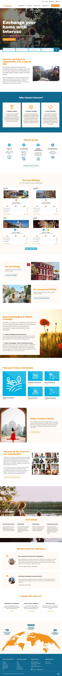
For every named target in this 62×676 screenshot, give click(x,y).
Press (32, 667)
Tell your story (50, 611)
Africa (18, 663)
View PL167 (56, 243)
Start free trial (55, 5)
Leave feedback (31, 611)
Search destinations (31, 248)
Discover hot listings (11, 275)
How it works (5, 664)
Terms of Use (48, 661)
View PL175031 (26, 243)
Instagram (41, 669)
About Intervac (5, 666)
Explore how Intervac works (31, 165)
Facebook (34, 669)
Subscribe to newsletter (36, 663)
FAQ (3, 669)
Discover (4, 399)
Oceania (18, 666)
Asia (17, 661)
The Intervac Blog (34, 661)
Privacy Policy (48, 663)
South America (20, 669)
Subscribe (12, 611)
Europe (18, 664)
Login (58, 1)
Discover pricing (35, 432)
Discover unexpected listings (41, 298)
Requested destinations (6, 243)
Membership (5, 667)
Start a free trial (9, 39)
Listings (4, 661)
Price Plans (5, 663)
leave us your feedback (36, 666)
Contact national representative (12, 477)
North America (19, 667)
